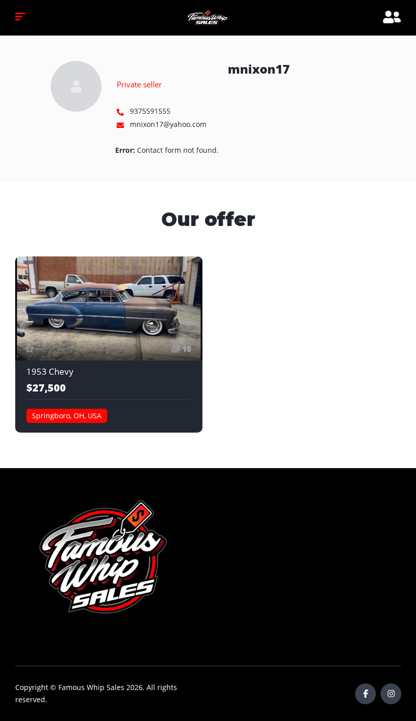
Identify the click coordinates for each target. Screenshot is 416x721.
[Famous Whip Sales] (208, 18)
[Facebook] (365, 693)
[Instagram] (390, 693)
